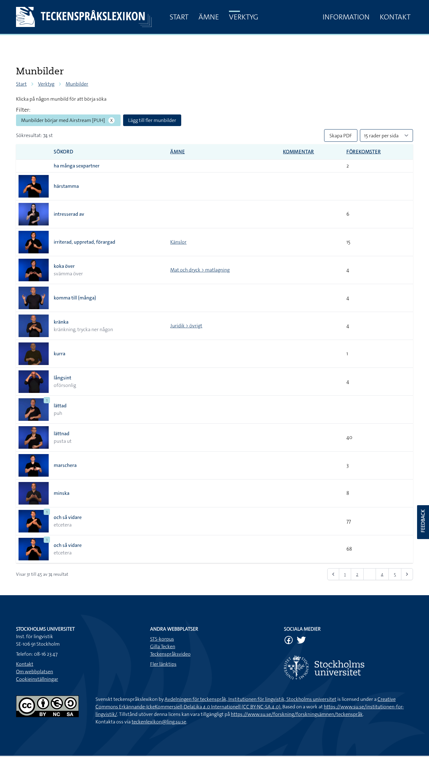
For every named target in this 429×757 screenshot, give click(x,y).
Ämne (208, 17)
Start (179, 17)
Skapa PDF (340, 135)
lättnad (61, 433)
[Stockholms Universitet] (348, 667)
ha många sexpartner (77, 165)
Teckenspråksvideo (170, 654)
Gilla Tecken (162, 646)
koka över (64, 266)
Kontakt (395, 17)
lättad (60, 405)
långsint (62, 377)
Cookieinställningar (37, 679)
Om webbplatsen (34, 671)
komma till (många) (75, 297)
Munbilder (77, 84)
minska (61, 493)
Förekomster (363, 151)
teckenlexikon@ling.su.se (159, 721)
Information (346, 17)
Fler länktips (163, 664)
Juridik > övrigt (186, 325)
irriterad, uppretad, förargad (84, 242)
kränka (61, 322)
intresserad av (69, 214)
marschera (65, 465)
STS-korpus (162, 639)
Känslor (178, 242)
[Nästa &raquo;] (407, 574)
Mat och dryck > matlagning (200, 270)
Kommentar (298, 151)
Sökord (63, 151)
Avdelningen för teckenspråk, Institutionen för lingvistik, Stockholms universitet (250, 699)
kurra (59, 353)
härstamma (66, 186)
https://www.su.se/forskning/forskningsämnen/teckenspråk (297, 714)
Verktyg (243, 17)
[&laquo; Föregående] (333, 574)
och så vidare (68, 517)
